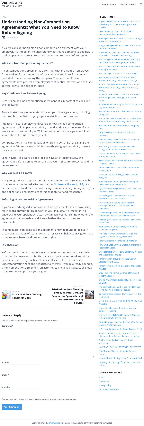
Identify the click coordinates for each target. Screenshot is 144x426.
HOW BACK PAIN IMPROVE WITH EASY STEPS (120, 347)
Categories (107, 4)
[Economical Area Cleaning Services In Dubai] (6, 294)
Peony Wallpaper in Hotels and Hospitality (118, 240)
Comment (7, 326)
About (101, 377)
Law (4, 17)
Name (5, 362)
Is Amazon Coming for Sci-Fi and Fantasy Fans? (120, 329)
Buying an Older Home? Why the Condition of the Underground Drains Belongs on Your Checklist (119, 24)
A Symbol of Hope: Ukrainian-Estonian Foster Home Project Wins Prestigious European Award (119, 97)
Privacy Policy (105, 385)
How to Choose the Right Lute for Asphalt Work (120, 358)
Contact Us (127, 4)
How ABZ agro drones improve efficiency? (118, 73)
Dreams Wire (12, 37)
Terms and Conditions (109, 389)
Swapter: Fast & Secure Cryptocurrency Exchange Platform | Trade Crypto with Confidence (117, 205)
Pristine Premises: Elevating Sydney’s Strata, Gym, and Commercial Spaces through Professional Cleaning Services (68, 296)
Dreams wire (12, 2)
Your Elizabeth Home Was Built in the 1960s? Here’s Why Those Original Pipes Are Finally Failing (119, 87)
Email (5, 375)
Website (6, 387)
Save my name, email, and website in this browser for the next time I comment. (40, 399)
